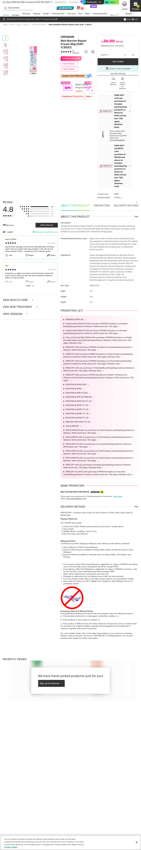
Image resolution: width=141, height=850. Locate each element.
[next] (117, 13)
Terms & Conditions (117, 140)
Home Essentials (100, 13)
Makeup (36, 13)
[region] (70, 842)
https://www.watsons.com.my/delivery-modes (114, 579)
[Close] (137, 842)
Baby (87, 13)
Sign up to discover (50, 683)
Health (46, 13)
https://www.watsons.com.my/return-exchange (112, 633)
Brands (128, 13)
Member (15, 15)
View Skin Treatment (18, 306)
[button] (135, 6)
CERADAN (67, 36)
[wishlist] (86, 52)
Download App (60, 2)
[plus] (133, 55)
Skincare (26, 13)
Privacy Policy (10, 847)
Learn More (117, 496)
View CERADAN (13, 313)
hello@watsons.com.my (118, 636)
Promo (6, 15)
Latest (10, 232)
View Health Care (15, 300)
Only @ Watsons (117, 15)
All (4, 232)
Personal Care (58, 13)
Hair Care (71, 13)
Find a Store (73, 2)
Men (80, 13)
